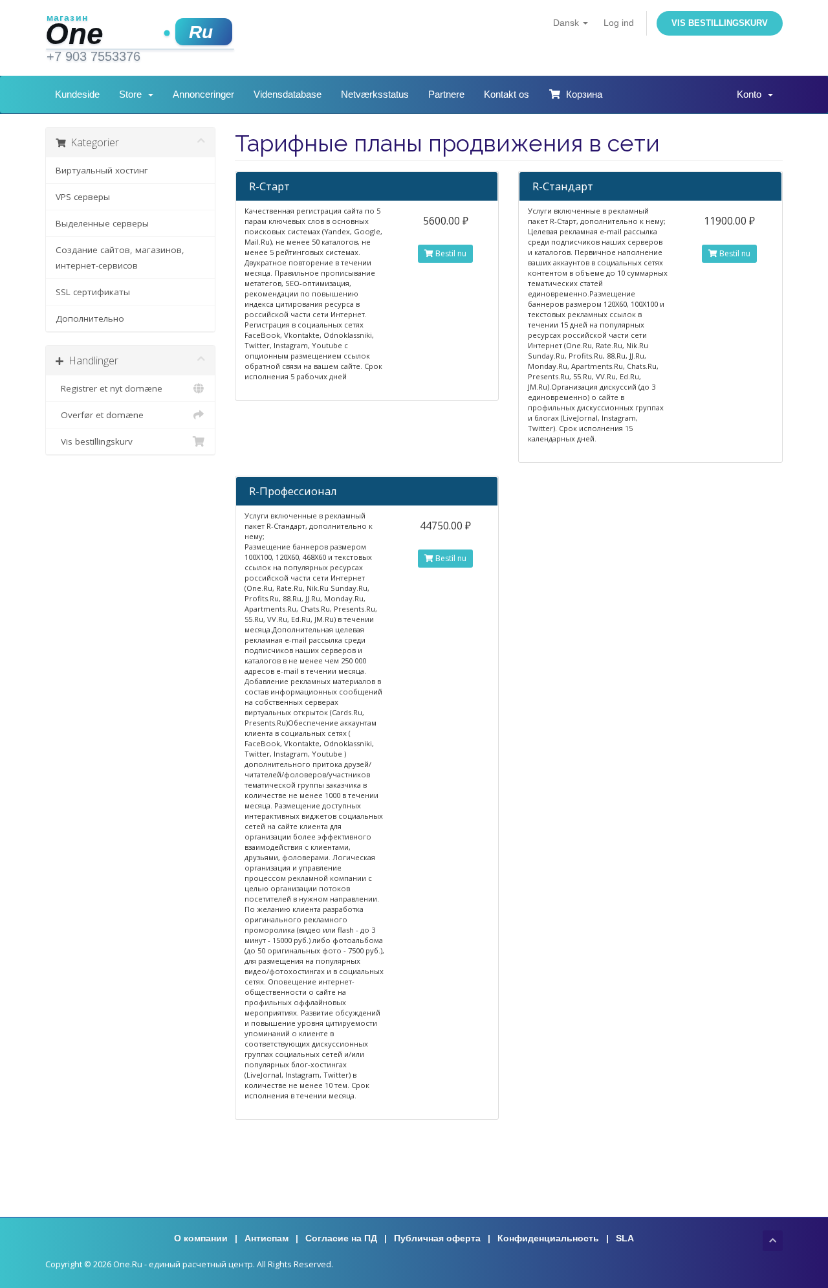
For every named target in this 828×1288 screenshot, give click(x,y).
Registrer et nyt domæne (109, 388)
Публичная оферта (437, 1238)
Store (133, 94)
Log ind (619, 22)
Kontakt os (506, 94)
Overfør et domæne (100, 415)
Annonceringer (203, 94)
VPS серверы (83, 197)
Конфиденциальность (548, 1238)
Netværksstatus (375, 94)
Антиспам (267, 1238)
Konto (752, 94)
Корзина (581, 94)
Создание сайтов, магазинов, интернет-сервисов (120, 257)
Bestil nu (449, 253)
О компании (201, 1238)
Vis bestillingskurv (719, 23)
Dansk (567, 22)
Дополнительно (90, 318)
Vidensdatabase (287, 94)
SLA (625, 1238)
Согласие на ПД (341, 1238)
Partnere (446, 94)
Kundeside (77, 94)
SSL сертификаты (93, 292)
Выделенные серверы (102, 223)
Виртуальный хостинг (102, 170)
